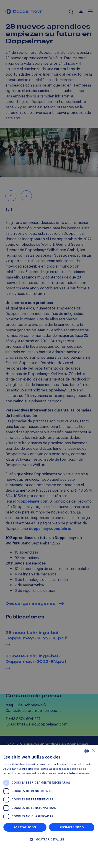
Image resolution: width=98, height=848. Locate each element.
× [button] (93, 750)
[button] (49, 839)
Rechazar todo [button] (71, 827)
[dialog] (49, 796)
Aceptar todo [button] (25, 827)
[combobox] (86, 751)
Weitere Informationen (73, 773)
